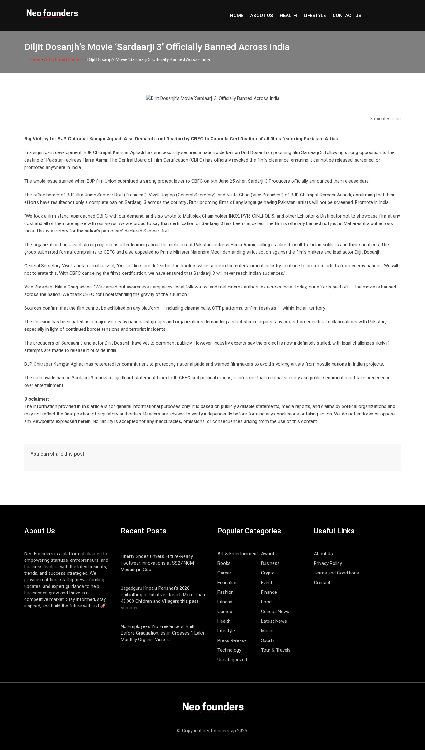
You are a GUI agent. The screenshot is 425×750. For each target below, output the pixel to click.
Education (227, 582)
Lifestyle (315, 15)
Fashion (225, 592)
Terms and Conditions (336, 573)
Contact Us (347, 15)
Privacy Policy (328, 563)
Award (267, 553)
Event (266, 582)
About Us (261, 15)
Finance (269, 592)
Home (236, 15)
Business (270, 563)
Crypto (268, 573)
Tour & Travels (276, 650)
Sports (268, 640)
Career (224, 573)
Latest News (274, 621)
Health (288, 15)
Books (224, 563)
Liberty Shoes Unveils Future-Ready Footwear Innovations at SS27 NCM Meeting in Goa (157, 563)
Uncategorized (232, 660)
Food (266, 602)
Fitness (224, 602)
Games (224, 611)
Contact (322, 582)
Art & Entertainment (64, 59)
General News (275, 611)
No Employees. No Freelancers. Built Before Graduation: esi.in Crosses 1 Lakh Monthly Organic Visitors (162, 633)
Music (267, 631)
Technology (229, 650)
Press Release (232, 640)
